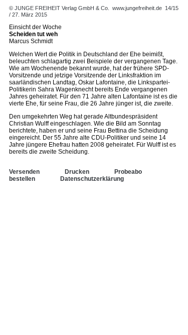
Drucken (77, 171)
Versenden (24, 171)
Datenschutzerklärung (92, 178)
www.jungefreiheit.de (137, 8)
